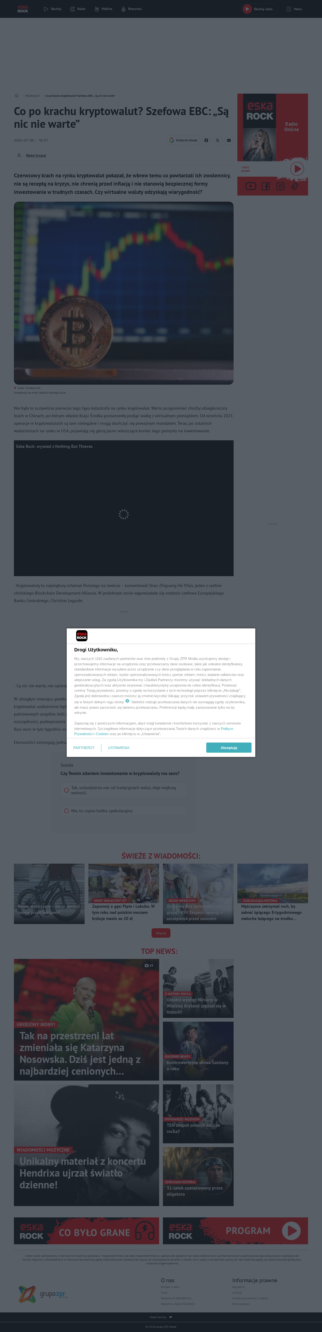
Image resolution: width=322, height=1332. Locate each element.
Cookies (102, 734)
